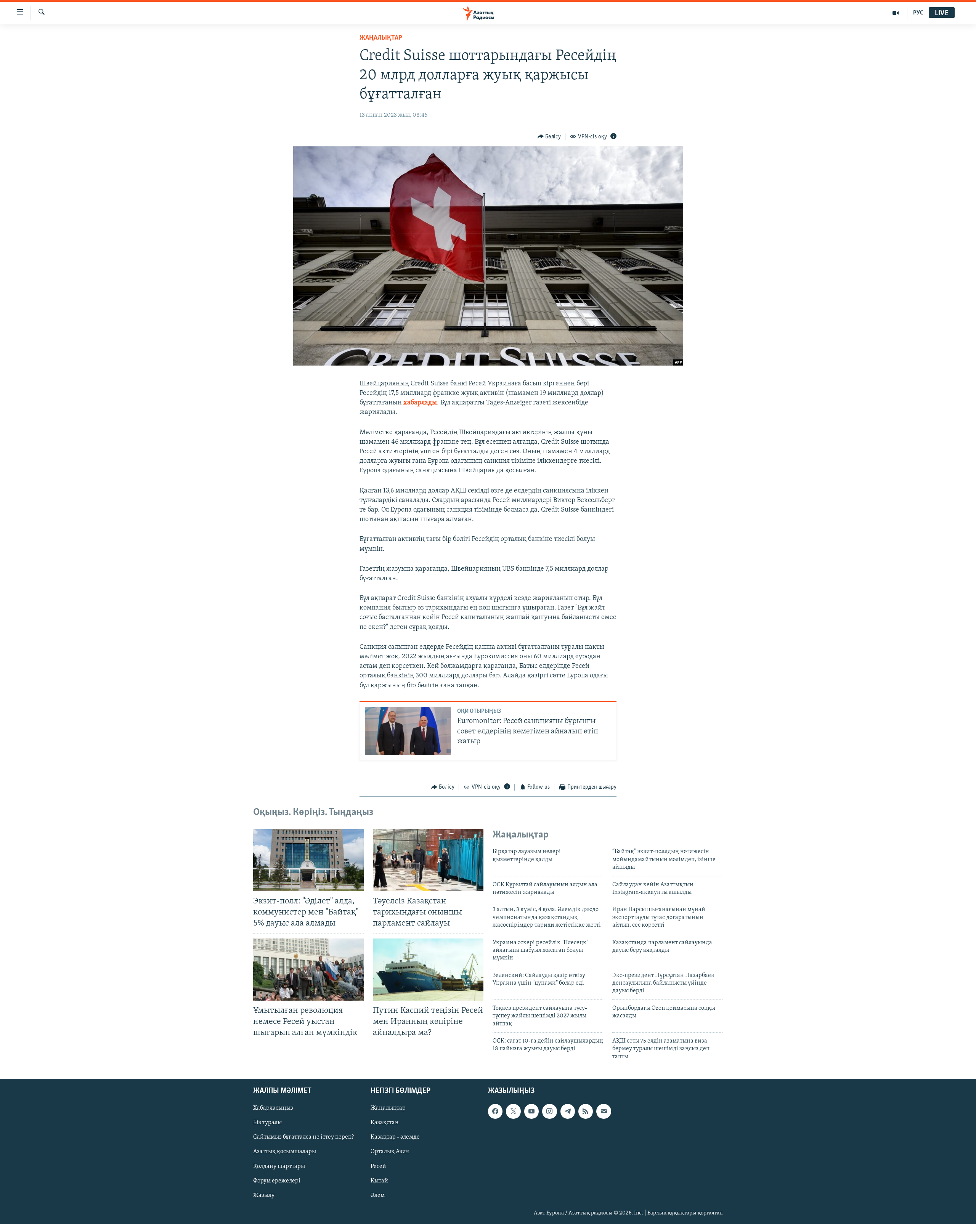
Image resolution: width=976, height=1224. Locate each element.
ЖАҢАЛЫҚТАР (381, 38)
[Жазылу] (603, 1111)
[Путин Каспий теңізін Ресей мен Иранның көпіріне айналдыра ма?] (428, 969)
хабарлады (420, 402)
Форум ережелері (276, 1181)
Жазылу (263, 1195)
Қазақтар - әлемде (395, 1137)
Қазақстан (385, 1123)
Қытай (379, 1181)
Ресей (378, 1166)
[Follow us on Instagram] (549, 1111)
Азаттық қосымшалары (284, 1152)
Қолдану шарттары (279, 1166)
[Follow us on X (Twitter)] (513, 1111)
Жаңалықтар (388, 1108)
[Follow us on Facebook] (495, 1111)
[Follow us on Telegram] (567, 1111)
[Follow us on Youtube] (531, 1111)
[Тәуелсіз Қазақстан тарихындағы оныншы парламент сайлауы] (428, 860)
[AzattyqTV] (895, 13)
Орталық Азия (390, 1152)
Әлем (378, 1195)
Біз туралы (267, 1123)
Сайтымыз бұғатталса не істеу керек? (303, 1137)
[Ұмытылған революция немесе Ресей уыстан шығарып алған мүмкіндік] (308, 969)
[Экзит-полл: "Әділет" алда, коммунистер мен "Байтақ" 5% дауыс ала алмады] (308, 860)
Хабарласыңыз (273, 1108)
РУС (918, 13)
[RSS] (585, 1111)
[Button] (549, 137)
